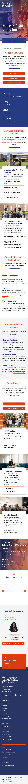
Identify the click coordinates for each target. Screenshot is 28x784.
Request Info (13, 78)
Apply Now (13, 73)
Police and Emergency (7, 739)
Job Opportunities (6, 742)
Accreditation (9, 779)
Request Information (6, 754)
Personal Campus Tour (8, 562)
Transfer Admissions (10, 190)
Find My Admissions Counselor (12, 643)
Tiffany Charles (14, 635)
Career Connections (10, 491)
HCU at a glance (9, 443)
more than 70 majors (6, 60)
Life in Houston (9, 447)
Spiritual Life (8, 530)
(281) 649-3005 (10, 617)
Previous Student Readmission (13, 244)
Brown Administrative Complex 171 (15, 615)
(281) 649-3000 (7, 686)
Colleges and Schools (6, 734)
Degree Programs (13, 404)
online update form (18, 345)
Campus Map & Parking (7, 736)
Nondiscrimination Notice (7, 777)
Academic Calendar (6, 726)
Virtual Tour (5, 564)
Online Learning (13, 408)
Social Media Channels (7, 749)
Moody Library (5, 729)
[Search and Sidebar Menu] (24, 4)
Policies (20, 777)
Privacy (3, 779)
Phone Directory (5, 757)
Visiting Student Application (12, 247)
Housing (4, 566)
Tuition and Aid (8, 488)
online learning (16, 65)
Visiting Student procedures (19, 372)
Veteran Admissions (10, 197)
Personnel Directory (6, 760)
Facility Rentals (5, 762)
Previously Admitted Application (10, 242)
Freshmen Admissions (10, 187)
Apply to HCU (7, 666)
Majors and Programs (6, 703)
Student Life (4, 713)
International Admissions (12, 192)
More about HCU (9, 445)
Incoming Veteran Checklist (8, 294)
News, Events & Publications (8, 752)
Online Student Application (12, 239)
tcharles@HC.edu (15, 639)
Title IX (15, 777)
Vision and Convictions (11, 532)
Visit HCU (4, 559)
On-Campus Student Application (13, 236)
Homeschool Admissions (11, 195)
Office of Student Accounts (8, 765)
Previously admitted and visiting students (11, 142)
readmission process (6, 362)
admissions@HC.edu (11, 619)
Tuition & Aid (4, 705)
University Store (5, 731)
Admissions (8, 48)
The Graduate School (6, 718)
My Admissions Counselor (13, 83)
